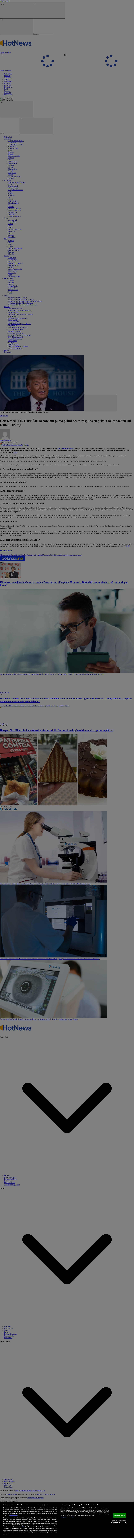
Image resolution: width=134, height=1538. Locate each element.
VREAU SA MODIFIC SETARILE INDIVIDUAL (119, 1522)
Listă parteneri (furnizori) (67, 1517)
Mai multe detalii (13, 1515)
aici (23, 1526)
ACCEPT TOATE (119, 1515)
